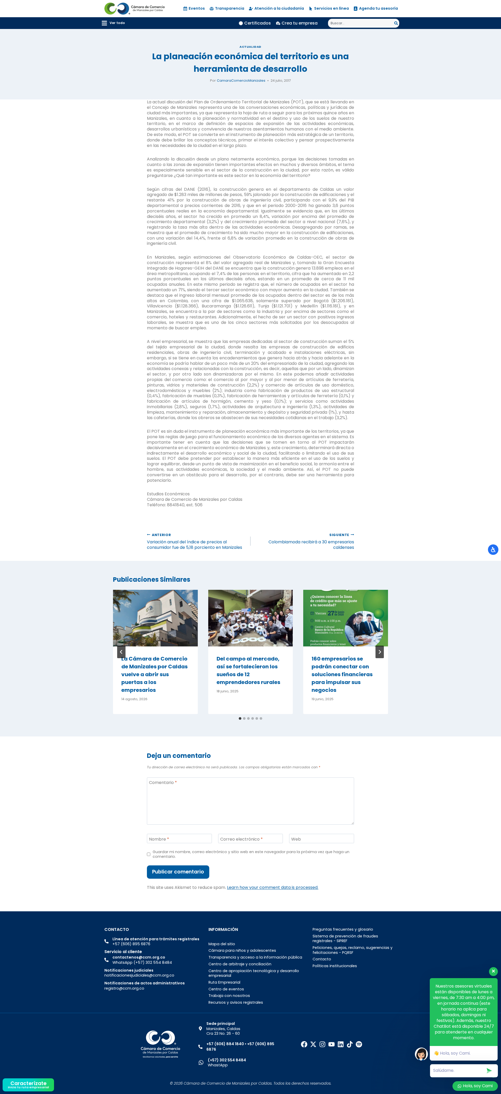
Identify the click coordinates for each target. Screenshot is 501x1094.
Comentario (163, 783)
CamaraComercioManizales (241, 80)
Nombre (159, 839)
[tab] (240, 718)
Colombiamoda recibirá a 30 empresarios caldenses (311, 541)
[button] (113, 23)
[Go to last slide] (121, 652)
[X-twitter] (313, 1044)
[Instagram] (322, 1044)
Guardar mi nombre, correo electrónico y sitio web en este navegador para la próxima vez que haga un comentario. (251, 854)
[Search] (396, 23)
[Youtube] (331, 1044)
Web (296, 839)
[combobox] (361, 23)
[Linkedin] (340, 1044)
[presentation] (155, 618)
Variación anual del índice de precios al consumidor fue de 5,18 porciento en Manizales (194, 541)
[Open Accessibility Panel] (493, 549)
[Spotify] (359, 1044)
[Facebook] (304, 1044)
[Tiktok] (350, 1044)
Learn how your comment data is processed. (272, 887)
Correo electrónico (241, 839)
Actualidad (250, 47)
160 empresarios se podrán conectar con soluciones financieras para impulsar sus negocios (342, 674)
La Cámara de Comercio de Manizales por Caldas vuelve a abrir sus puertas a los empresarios (154, 674)
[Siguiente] (379, 652)
